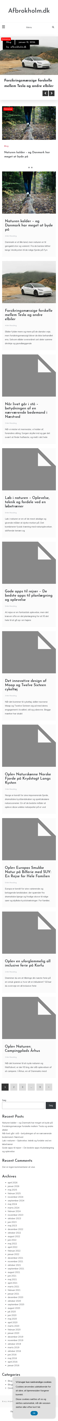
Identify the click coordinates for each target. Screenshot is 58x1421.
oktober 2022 (14, 1232)
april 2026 (12, 1182)
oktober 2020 (14, 1301)
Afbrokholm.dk (29, 11)
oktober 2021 (14, 1265)
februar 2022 (14, 1250)
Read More (17, 93)
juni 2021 (12, 1275)
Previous (45, 93)
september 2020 (16, 1304)
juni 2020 (12, 1315)
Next (51, 93)
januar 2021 (13, 1293)
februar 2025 (14, 1193)
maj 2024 (12, 1204)
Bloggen (12, 1384)
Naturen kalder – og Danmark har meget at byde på (29, 225)
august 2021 (14, 1272)
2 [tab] (29, 167)
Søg (4, 1100)
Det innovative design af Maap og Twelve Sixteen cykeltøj (25, 685)
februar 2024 (14, 1211)
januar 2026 (13, 1186)
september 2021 (16, 1268)
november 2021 (15, 1261)
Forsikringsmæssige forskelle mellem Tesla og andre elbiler (29, 315)
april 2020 (12, 1322)
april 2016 (12, 1361)
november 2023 (15, 1215)
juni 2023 (12, 1222)
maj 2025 (12, 1189)
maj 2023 (12, 1225)
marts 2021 (13, 1286)
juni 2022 (12, 1240)
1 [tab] (26, 167)
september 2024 (16, 1200)
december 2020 (15, 1297)
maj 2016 (12, 1358)
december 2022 (15, 1229)
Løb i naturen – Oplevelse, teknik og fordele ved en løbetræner (27, 502)
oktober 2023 (14, 1218)
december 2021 (15, 1258)
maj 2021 (12, 1279)
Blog (8, 42)
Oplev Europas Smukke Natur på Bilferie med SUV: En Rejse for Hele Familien (28, 872)
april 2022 (12, 1247)
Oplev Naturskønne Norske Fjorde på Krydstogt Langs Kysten (28, 779)
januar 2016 (13, 1365)
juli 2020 (12, 1311)
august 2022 (14, 1236)
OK (34, 1413)
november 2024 (15, 1197)
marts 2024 (13, 1207)
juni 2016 (12, 1354)
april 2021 (12, 1283)
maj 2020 (12, 1318)
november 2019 (15, 1340)
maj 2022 (12, 1243)
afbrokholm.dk (18, 47)
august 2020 (14, 1308)
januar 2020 (13, 1333)
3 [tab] (32, 167)
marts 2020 (13, 1326)
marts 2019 (13, 1347)
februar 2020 (14, 1329)
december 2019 (15, 1336)
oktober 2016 (14, 1351)
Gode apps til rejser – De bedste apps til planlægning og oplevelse (29, 596)
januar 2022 (13, 1254)
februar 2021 (14, 1290)
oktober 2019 (14, 1344)
